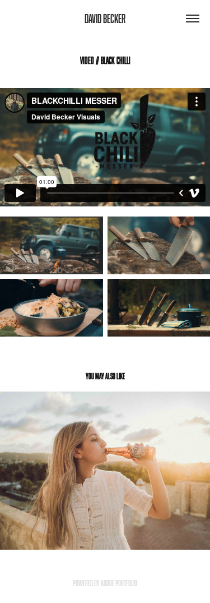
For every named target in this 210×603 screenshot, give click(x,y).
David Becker (105, 18)
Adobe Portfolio (119, 583)
